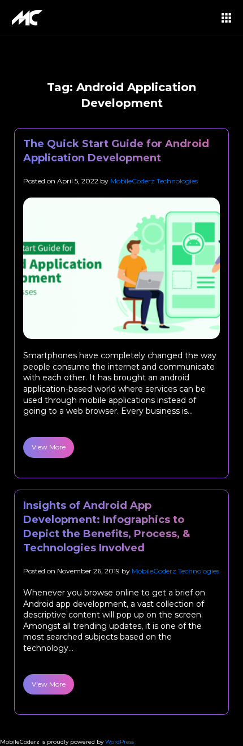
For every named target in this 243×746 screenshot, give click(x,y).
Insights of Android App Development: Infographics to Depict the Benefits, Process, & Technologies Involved (106, 527)
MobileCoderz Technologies (154, 181)
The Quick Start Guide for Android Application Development (116, 151)
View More (49, 447)
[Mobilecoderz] (29, 17)
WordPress (119, 741)
